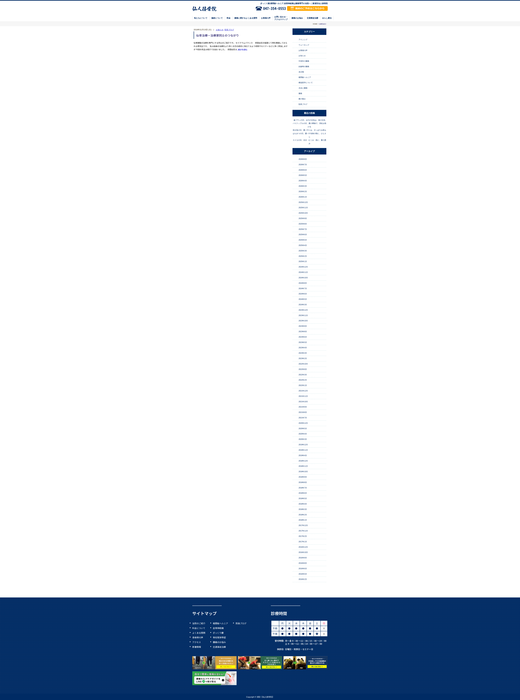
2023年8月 (303, 332)
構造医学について (306, 83)
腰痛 (300, 93)
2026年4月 (303, 181)
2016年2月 (303, 579)
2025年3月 (303, 251)
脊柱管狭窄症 (219, 637)
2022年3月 (303, 375)
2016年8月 (303, 563)
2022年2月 (303, 380)
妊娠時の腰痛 (304, 66)
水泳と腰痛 (303, 88)
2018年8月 (303, 482)
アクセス (196, 642)
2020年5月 (303, 429)
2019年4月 (303, 455)
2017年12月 (303, 525)
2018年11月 (303, 466)
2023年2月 (303, 358)
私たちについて (200, 18)
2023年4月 (303, 348)
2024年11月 (303, 272)
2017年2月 (303, 536)
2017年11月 (303, 531)
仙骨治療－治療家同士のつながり (217, 35)
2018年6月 (303, 493)
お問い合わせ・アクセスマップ (281, 18)
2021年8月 (303, 412)
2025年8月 (303, 224)
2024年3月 (303, 305)
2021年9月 (303, 407)
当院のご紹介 (198, 623)
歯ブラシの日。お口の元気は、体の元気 (309, 120)
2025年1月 (303, 262)
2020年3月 (303, 439)
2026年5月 (303, 175)
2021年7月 (303, 418)
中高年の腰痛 (304, 61)
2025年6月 (303, 235)
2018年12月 (303, 461)
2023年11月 (303, 315)
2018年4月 (303, 504)
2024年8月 (303, 283)
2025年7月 (303, 229)
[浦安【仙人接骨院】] (204, 8)
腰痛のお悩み (297, 18)
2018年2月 (303, 515)
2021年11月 (303, 396)
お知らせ (219, 30)
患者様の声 (197, 637)
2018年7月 (303, 488)
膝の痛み (302, 99)
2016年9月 (303, 558)
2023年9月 (303, 326)
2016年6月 (303, 569)
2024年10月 (303, 278)
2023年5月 (303, 342)
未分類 (301, 72)
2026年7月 (303, 165)
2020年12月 (303, 423)
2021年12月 (303, 391)
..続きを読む (242, 49)
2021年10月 (303, 402)
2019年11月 (303, 450)
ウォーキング (304, 45)
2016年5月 (303, 574)
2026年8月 (303, 159)
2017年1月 (303, 542)
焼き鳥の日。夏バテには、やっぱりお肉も (309, 130)
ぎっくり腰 (218, 632)
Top (509, 692)
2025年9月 (303, 218)
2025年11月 (303, 208)
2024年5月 (303, 299)
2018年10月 (303, 472)
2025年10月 (303, 213)
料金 (228, 18)
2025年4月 (303, 245)
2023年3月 (303, 353)
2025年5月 (303, 240)
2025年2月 (303, 256)
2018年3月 (303, 509)
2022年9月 (303, 369)
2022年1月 (303, 385)
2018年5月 (303, 498)
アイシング (303, 40)
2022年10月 (303, 364)
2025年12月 (303, 202)
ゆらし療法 (327, 18)
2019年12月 (303, 445)
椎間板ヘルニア (305, 77)
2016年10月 (303, 552)
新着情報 (196, 646)
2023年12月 (303, 310)
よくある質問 (198, 632)
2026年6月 (303, 170)
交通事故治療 (312, 18)
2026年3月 (303, 186)
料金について (198, 628)
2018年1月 (303, 520)
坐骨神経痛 (218, 628)
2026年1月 (303, 197)
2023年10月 (303, 321)
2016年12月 (303, 547)
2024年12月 (303, 267)
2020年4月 (303, 434)
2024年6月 (303, 294)
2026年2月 (303, 191)
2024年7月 (303, 288)
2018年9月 (303, 477)
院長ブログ (229, 30)
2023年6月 (303, 337)
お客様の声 (266, 18)
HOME (315, 24)
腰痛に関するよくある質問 (245, 18)
